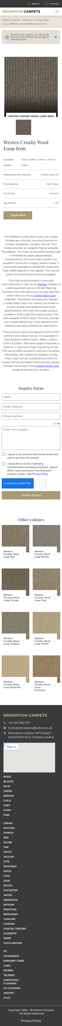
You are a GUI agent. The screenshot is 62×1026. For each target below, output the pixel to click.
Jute (6, 861)
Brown (8, 795)
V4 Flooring (12, 988)
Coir (6, 875)
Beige (7, 776)
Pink (6, 814)
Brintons (10, 909)
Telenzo (9, 975)
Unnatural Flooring (11, 981)
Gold (7, 800)
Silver (7, 842)
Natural (9, 827)
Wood (7, 895)
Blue (6, 786)
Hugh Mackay (12, 943)
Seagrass (10, 866)
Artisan (8, 904)
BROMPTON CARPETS (25, 715)
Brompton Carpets (42, 1010)
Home (5, 20)
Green (7, 791)
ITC (5, 951)
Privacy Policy (40, 473)
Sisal (6, 880)
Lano (7, 965)
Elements (10, 933)
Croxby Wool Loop (44, 295)
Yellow (8, 856)
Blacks (8, 781)
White (7, 851)
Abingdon (10, 899)
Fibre (7, 938)
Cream (7, 823)
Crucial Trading (14, 928)
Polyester (10, 890)
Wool (7, 871)
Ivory (7, 810)
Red (6, 837)
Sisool (8, 885)
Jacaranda (11, 956)
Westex (27, 20)
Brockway (10, 914)
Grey (6, 805)
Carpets (21, 12)
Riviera (8, 970)
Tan (5, 847)
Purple (8, 832)
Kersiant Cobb (13, 960)
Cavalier (9, 919)
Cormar (9, 923)
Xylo (6, 997)
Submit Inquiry (31, 495)
